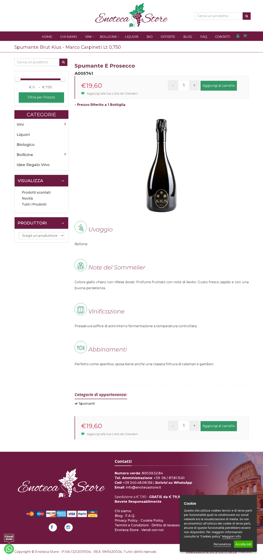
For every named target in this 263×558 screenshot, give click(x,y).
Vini (88, 37)
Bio (150, 37)
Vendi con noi (152, 530)
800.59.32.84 (152, 473)
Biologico (26, 144)
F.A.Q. (130, 516)
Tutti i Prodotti (34, 204)
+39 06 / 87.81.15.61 (169, 478)
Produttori (32, 223)
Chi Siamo (68, 37)
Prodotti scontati (36, 192)
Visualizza (30, 180)
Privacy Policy (126, 520)
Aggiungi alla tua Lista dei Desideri (112, 93)
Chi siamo (123, 511)
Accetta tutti (243, 544)
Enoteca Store (126, 530)
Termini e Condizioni (132, 525)
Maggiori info (231, 536)
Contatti (222, 37)
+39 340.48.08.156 (137, 483)
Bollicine (108, 37)
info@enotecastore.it (143, 487)
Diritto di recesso (165, 525)
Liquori (131, 37)
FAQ (203, 37)
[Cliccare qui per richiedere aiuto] (9, 544)
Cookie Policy (152, 520)
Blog (187, 37)
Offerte (168, 37)
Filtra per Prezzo (41, 97)
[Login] (237, 36)
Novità (27, 198)
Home (47, 37)
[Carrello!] (245, 36)
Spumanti (87, 404)
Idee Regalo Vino (33, 165)
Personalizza (222, 544)
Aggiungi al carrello (219, 86)
